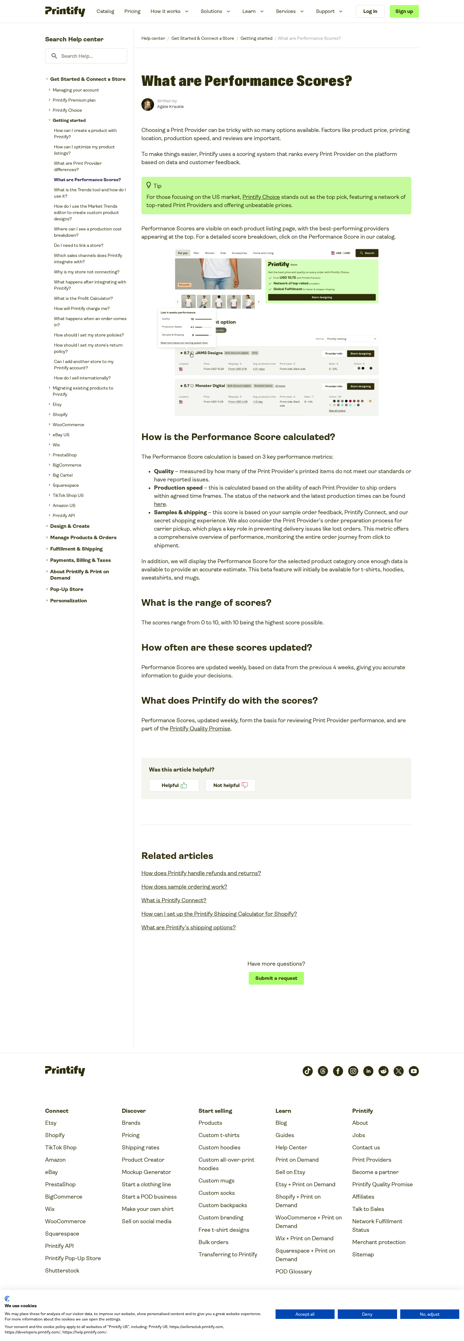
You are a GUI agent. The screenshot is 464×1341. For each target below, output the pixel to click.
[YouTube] (414, 1071)
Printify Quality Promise (200, 728)
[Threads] (323, 1071)
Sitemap (363, 1254)
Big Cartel (63, 475)
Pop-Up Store (66, 589)
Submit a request (276, 978)
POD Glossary (294, 1271)
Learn (249, 11)
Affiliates (363, 1197)
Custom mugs (217, 1180)
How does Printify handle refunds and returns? (201, 873)
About (360, 1123)
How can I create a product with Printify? (85, 133)
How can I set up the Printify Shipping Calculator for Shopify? (219, 914)
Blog (281, 1123)
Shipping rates (140, 1147)
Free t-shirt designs (224, 1230)
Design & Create (70, 526)
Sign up (404, 11)
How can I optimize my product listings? (84, 150)
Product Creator (143, 1160)
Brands (131, 1123)
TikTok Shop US (68, 495)
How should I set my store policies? (89, 334)
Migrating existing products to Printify (83, 391)
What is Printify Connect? (173, 900)
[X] (399, 1071)
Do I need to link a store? (79, 245)
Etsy (57, 404)
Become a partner (375, 1172)
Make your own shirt (148, 1209)
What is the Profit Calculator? (83, 298)
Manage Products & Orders (83, 537)
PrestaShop (65, 454)
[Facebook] (338, 1071)
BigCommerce (67, 465)
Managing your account (76, 89)
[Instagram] (353, 1071)
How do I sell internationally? (82, 377)
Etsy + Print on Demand (306, 1184)
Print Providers (371, 1160)
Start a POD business (149, 1197)
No (230, 785)
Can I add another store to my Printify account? (84, 364)
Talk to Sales (368, 1209)
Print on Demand (297, 1160)
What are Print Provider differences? (78, 166)
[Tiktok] (308, 1071)
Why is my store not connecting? (87, 271)
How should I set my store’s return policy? (88, 348)
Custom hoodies (220, 1147)
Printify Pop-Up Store (73, 1258)
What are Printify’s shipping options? (188, 927)
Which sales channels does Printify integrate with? (88, 258)
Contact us (366, 1147)
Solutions (211, 11)
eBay (51, 1172)
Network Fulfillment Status (377, 1225)
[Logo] (65, 11)
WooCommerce (68, 424)
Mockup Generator (146, 1172)
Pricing (132, 11)
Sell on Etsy (290, 1172)
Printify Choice (67, 110)
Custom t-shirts (219, 1135)
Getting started (69, 120)
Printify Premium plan (74, 100)
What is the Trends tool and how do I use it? (90, 193)
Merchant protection (379, 1242)
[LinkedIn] (368, 1071)
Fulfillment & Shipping (76, 549)
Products (210, 1123)
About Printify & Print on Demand (79, 575)
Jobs (358, 1135)
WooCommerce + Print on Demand (309, 1221)
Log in (370, 11)
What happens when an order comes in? (90, 321)
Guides (285, 1135)
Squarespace (66, 485)
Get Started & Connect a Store (88, 79)
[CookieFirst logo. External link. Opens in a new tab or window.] (7, 1299)
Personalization (68, 601)
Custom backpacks (223, 1205)
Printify (153, 38)
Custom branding (221, 1217)
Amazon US (64, 505)
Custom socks (217, 1193)
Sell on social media (146, 1221)
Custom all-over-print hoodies (226, 1164)
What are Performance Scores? (87, 179)
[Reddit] (383, 1071)
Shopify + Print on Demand (298, 1201)
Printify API (64, 515)
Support (325, 11)
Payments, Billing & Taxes (80, 560)
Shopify (60, 414)
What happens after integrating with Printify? (90, 285)
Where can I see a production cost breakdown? (88, 232)
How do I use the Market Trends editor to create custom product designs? (86, 212)
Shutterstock (62, 1270)
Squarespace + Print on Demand (305, 1255)
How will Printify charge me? (82, 308)
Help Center (291, 1147)
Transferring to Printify (228, 1254)
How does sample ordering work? (184, 887)
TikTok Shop (61, 1147)
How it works (166, 11)
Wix (56, 444)
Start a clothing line (146, 1184)
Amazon (55, 1160)
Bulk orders (214, 1242)
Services (286, 11)
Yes (174, 785)
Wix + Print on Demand (305, 1238)
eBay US (61, 434)
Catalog (105, 11)
